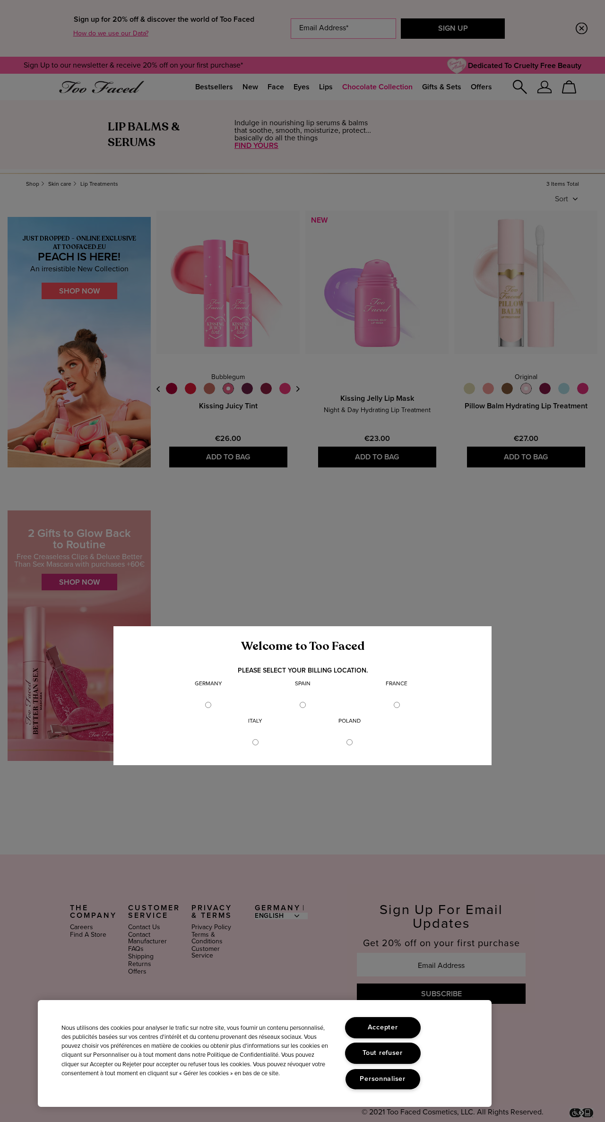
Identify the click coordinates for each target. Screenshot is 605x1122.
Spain (303, 684)
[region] (265, 1053)
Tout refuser (383, 1053)
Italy (255, 721)
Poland (349, 721)
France (396, 684)
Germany (208, 684)
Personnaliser (382, 1079)
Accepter (383, 1027)
